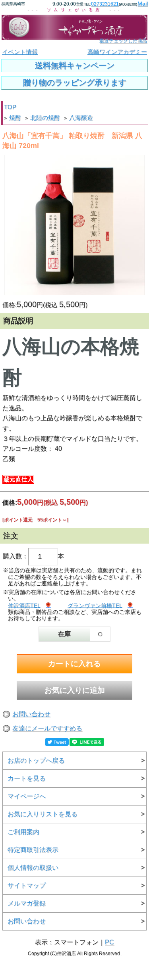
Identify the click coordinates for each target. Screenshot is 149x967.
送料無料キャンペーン (74, 65)
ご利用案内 (23, 832)
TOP (10, 107)
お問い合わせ (31, 714)
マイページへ (27, 796)
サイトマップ (27, 885)
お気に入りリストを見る (42, 814)
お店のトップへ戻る (36, 760)
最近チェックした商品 (123, 41)
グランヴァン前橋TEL (95, 605)
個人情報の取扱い (33, 867)
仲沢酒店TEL (24, 605)
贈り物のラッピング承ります (74, 82)
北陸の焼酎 (45, 118)
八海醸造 (81, 118)
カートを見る (27, 778)
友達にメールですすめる (47, 728)
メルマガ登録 (27, 903)
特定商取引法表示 (33, 849)
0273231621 (105, 4)
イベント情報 (20, 52)
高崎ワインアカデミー (117, 52)
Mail (142, 3)
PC (109, 942)
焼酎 (15, 118)
